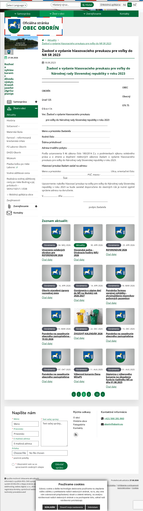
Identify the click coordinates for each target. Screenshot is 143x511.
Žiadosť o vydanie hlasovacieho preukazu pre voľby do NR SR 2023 (76, 43)
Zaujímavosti (13, 200)
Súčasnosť (12, 126)
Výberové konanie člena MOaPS (87, 375)
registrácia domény (12, 489)
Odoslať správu (59, 466)
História (11, 120)
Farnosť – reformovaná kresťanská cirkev (19, 139)
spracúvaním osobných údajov (29, 467)
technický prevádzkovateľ (15, 492)
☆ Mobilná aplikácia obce (20, 194)
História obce (80, 421)
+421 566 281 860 (114, 418)
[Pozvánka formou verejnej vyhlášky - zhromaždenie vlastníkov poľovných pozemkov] (120, 273)
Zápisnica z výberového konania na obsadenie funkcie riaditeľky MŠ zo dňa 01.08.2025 (119, 378)
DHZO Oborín (14, 152)
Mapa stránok (27, 484)
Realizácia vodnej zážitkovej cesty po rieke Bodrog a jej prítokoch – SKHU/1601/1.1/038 (21, 183)
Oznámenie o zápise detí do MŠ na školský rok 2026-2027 (87, 293)
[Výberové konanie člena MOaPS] (88, 357)
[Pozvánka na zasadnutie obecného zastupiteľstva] (120, 316)
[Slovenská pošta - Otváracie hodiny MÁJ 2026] (88, 232)
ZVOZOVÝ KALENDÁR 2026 (88, 333)
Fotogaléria (79, 424)
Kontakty (124, 13)
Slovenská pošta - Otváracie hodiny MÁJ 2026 (86, 252)
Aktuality (11, 114)
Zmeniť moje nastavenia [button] (71, 507)
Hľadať (88, 4)
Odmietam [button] (93, 507)
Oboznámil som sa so (29, 465)
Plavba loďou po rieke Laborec (18, 165)
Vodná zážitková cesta (18, 173)
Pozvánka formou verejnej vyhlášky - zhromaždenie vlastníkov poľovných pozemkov (120, 294)
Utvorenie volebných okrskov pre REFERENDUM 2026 (53, 252)
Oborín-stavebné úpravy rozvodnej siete (55, 292)
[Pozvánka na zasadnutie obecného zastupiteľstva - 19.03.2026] (56, 316)
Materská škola (14, 131)
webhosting (9, 486)
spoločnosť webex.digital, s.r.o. (33, 489)
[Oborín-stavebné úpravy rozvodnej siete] (56, 273)
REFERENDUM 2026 (116, 249)
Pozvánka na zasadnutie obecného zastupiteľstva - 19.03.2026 (56, 336)
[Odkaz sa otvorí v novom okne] (75, 434)
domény (35, 486)
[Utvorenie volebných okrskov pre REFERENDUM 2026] (56, 232)
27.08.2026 (13, 57)
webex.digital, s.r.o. (23, 486)
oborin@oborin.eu (113, 424)
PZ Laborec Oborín (16, 146)
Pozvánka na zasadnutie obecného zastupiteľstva (119, 335)
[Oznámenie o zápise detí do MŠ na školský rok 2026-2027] (88, 273)
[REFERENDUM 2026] (120, 232)
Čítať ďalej (47, 259)
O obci (76, 417)
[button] (22, 13)
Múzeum (11, 158)
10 (97, 394)
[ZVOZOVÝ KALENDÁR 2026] (88, 316)
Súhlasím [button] (50, 507)
